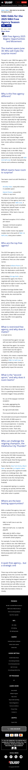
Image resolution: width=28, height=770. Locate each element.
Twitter (16, 757)
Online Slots (14, 647)
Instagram (6, 757)
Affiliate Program (14, 693)
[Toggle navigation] (2, 2)
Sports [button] (20, 5)
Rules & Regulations (14, 703)
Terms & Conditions (14, 706)
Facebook (11, 757)
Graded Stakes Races (14, 657)
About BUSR (14, 690)
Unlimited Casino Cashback (14, 641)
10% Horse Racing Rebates (14, 611)
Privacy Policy (14, 709)
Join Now (24, 2)
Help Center (14, 696)
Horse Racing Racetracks (14, 664)
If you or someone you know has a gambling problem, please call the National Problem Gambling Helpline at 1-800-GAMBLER (14, 743)
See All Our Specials (14, 615)
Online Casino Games (14, 644)
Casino (9, 5)
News (25, 5)
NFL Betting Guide (14, 631)
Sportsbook (4, 5)
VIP (14, 680)
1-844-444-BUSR (15, 729)
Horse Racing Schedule (14, 661)
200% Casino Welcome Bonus (14, 608)
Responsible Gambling (14, 699)
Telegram (21, 757)
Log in (18, 2)
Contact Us (14, 712)
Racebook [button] (14, 5)
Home (3, 10)
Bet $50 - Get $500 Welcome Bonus (14, 605)
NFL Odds (14, 625)
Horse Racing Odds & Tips (14, 670)
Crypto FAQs (14, 722)
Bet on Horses (14, 667)
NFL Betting (14, 628)
